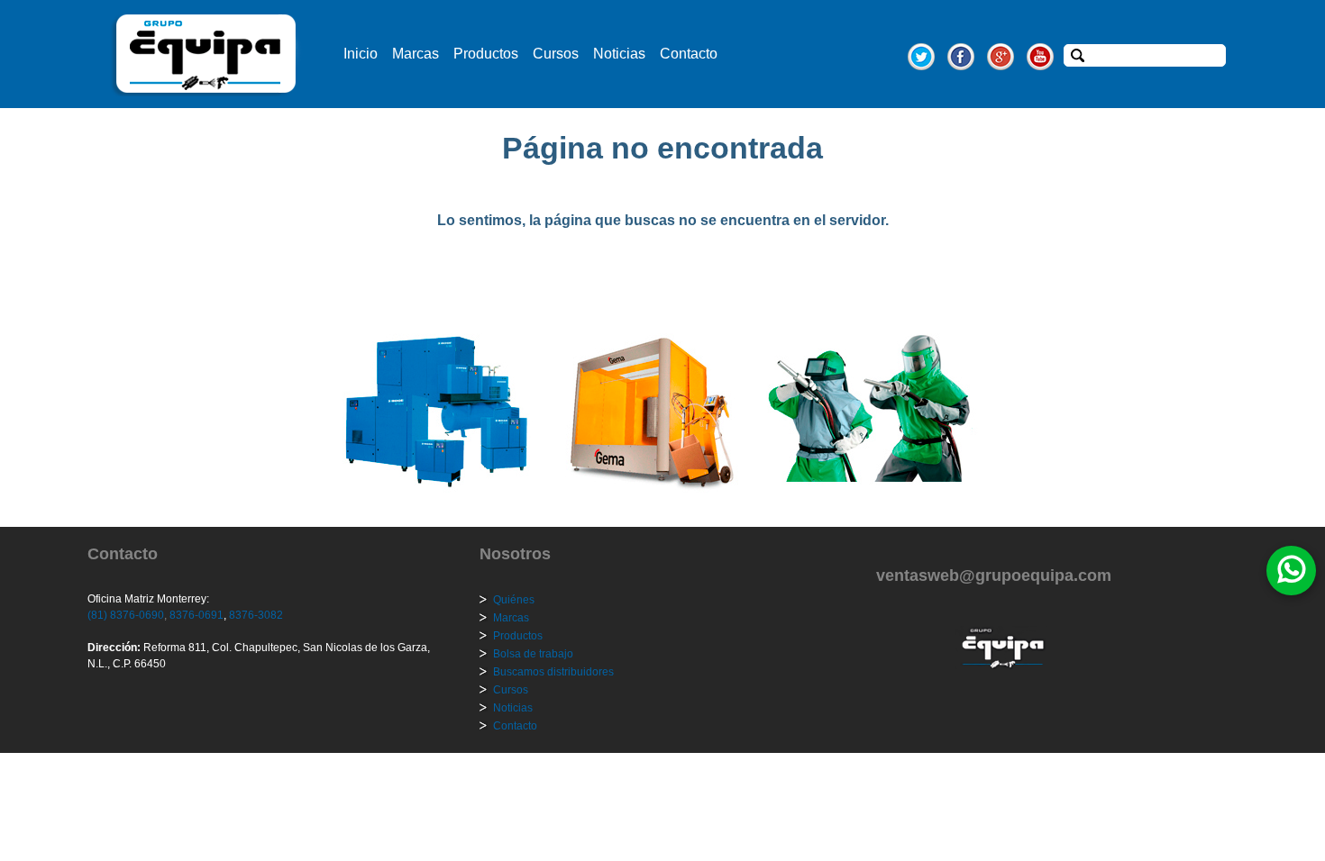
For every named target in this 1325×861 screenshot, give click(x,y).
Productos (485, 53)
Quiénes (514, 600)
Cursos (556, 53)
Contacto (688, 53)
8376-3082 (254, 615)
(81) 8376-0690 (125, 615)
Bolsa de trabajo (533, 654)
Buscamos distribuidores (553, 672)
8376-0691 (195, 615)
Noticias (619, 53)
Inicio (360, 53)
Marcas (415, 53)
